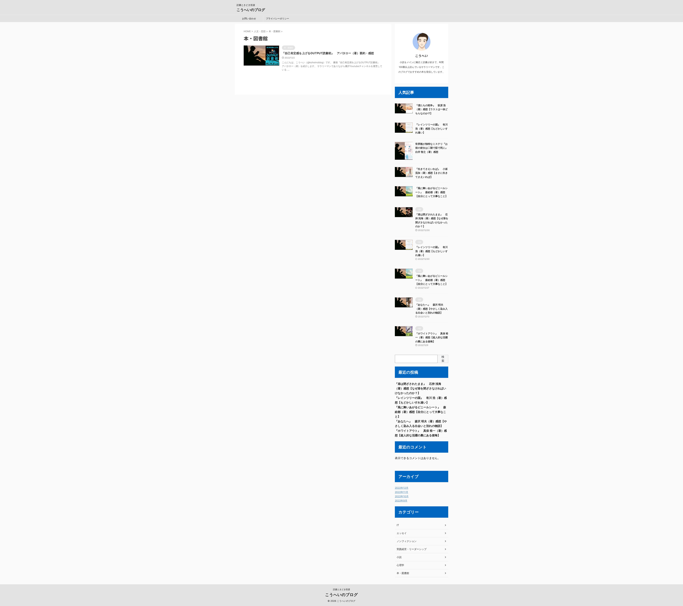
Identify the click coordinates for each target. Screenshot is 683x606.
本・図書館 (403, 573)
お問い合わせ (249, 18)
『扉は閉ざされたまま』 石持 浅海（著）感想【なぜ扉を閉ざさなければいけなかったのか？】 (420, 388)
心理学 (400, 565)
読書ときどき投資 (341, 589)
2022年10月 (402, 496)
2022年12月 (401, 487)
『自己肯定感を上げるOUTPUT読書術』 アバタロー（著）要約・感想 (328, 53)
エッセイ (402, 533)
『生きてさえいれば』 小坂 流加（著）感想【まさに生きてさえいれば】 (431, 172)
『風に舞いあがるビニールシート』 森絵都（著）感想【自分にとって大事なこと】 (431, 192)
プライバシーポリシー (277, 18)
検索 (442, 358)
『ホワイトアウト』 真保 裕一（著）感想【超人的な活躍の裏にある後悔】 (431, 337)
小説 (399, 557)
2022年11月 (401, 492)
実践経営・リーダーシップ (412, 549)
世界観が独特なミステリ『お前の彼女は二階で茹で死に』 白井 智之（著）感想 (432, 147)
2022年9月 (401, 500)
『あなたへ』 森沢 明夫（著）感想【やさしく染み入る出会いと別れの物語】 (431, 308)
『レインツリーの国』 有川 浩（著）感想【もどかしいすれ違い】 (431, 128)
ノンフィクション (407, 541)
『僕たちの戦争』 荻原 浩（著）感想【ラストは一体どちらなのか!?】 (431, 109)
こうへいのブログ (251, 10)
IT (398, 525)
